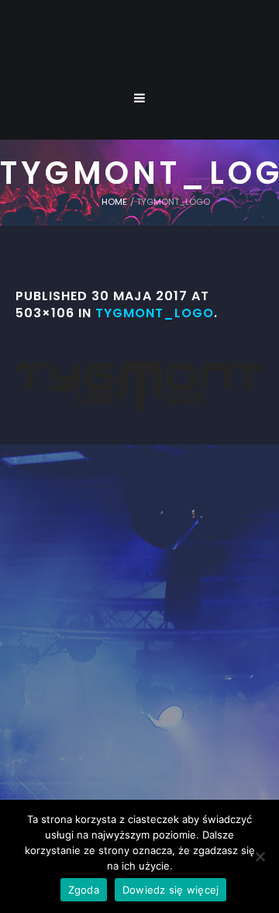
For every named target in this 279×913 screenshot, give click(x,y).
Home (114, 201)
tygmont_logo (154, 313)
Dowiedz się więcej (170, 890)
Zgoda (83, 890)
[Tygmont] (140, 640)
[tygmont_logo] (140, 387)
